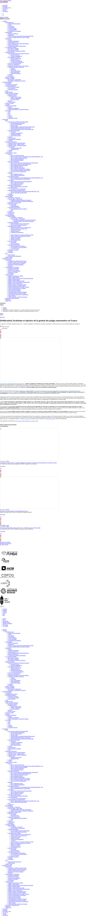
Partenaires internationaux (13, 41)
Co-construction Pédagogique (17, 62)
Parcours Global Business (16, 124)
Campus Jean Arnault (12, 118)
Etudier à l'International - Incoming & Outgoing (18, 109)
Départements (8, 259)
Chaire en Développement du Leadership (17, 288)
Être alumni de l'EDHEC (13, 49)
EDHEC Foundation (9, 77)
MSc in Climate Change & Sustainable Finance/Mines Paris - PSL (25, 191)
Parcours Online (14, 125)
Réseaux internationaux (13, 44)
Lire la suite (2, 466)
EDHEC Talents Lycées (16, 97)
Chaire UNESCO (12, 295)
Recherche (2, 317)
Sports (6, 90)
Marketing (10, 172)
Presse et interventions (15, 70)
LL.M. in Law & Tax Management (18, 171)
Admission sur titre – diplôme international (17, 145)
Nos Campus (8, 110)
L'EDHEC (5, 21)
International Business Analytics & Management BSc (22, 129)
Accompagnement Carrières (11, 84)
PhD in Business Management (14, 256)
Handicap (10, 100)
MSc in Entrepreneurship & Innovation (19, 165)
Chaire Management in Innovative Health (17, 293)
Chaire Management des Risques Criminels (17, 292)
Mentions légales (6, 622)
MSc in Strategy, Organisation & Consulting (20, 169)
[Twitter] (43, 332)
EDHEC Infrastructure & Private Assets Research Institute (20, 278)
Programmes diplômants (13, 222)
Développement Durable (13, 176)
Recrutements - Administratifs (14, 79)
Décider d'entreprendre (16, 239)
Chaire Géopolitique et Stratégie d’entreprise (17, 297)
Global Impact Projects (13, 42)
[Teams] (43, 335)
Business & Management (13, 161)
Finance (10, 154)
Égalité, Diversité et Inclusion (11, 93)
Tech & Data (11, 180)
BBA (6, 120)
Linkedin (5, 611)
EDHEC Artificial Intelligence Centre (16, 280)
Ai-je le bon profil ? (15, 248)
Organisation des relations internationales (17, 46)
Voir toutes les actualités (5, 542)
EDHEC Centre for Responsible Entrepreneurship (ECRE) (20, 36)
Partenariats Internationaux (16, 61)
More (4, 615)
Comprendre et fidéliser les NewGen (16, 67)
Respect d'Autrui (11, 102)
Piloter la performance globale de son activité (20, 236)
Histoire (10, 25)
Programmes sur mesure (13, 249)
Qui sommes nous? (9, 22)
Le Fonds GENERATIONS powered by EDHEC (19, 37)
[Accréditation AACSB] (7, 571)
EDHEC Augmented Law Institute (15, 276)
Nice (9, 114)
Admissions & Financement (14, 207)
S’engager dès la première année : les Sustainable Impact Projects (14, 511)
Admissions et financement (14, 130)
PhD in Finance (11, 254)
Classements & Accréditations (14, 31)
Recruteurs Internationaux (16, 56)
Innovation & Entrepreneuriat (14, 185)
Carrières (10, 136)
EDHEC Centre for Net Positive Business (17, 284)
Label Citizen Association (13, 87)
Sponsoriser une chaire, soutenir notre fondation (18, 66)
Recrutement (5, 621)
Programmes (11, 34)
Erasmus (10, 107)
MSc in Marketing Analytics (17, 166)
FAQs (12, 210)
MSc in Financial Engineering (17, 159)
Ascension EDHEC (15, 99)
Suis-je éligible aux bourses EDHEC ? (19, 208)
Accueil (4, 307)
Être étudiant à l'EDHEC (13, 48)
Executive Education (9, 215)
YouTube (5, 612)
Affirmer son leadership (16, 237)
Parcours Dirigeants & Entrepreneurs (19, 225)
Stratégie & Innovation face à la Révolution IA (21, 227)
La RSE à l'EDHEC (12, 28)
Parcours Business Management (18, 123)
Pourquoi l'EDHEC (15, 206)
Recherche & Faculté (7, 258)
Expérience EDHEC (12, 203)
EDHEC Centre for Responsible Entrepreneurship (19, 282)
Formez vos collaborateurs (13, 64)
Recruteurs (5, 6)
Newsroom (5, 5)
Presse (4, 619)
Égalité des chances (12, 95)
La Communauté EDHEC (11, 47)
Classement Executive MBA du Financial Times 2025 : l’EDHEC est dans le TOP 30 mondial (20, 527)
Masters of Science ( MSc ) (11, 152)
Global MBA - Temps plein (17, 217)
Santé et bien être (9, 92)
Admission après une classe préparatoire (16, 143)
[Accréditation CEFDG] (7, 579)
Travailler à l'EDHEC (10, 78)
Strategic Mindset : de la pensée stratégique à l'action (22, 234)
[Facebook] (43, 331)
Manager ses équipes (15, 238)
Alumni (4, 10)
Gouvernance (11, 26)
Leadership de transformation (17, 232)
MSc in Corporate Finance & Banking (19, 157)
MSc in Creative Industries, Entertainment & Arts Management (24, 162)
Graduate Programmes (15, 73)
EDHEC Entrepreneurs (13, 33)
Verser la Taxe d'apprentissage (14, 63)
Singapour (10, 116)
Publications (13, 69)
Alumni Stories (11, 212)
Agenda (10, 151)
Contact (4, 618)
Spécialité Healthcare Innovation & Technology (21, 200)
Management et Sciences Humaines (15, 264)
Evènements (10, 75)
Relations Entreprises (9, 52)
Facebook (5, 609)
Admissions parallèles (15, 134)
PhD (6, 253)
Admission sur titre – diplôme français (16, 144)
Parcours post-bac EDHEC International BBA (18, 121)
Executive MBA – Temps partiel (15, 198)
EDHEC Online (8, 257)
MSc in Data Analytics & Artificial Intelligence (21, 164)
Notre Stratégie (11, 27)
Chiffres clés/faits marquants (14, 23)
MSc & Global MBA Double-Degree (19, 192)
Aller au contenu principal (5, 0)
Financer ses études (9, 103)
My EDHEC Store (7, 7)
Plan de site (5, 624)
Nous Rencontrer (11, 138)
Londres (10, 115)
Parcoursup (13, 131)
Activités (13, 68)
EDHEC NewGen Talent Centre (15, 283)
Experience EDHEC (12, 241)
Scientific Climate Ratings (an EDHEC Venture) (18, 287)
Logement (7, 104)
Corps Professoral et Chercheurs (12, 267)
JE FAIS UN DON (4, 17)
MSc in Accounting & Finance (17, 155)
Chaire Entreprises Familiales (14, 290)
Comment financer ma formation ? (18, 246)
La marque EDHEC (12, 29)
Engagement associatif (13, 89)
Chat (4, 613)
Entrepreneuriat (8, 32)
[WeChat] (43, 337)
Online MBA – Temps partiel (14, 202)
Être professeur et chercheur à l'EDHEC (16, 51)
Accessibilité (5, 626)
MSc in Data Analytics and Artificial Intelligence (21, 181)
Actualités (10, 74)
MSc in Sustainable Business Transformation (20, 170)
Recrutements (11, 273)
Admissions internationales (16, 133)
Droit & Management (12, 187)
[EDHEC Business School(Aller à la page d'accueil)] (4, 2)
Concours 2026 (11, 146)
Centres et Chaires (9, 274)
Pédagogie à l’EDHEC (13, 272)
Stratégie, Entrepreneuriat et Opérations (16, 263)
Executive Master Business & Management (20, 223)
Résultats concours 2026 (16, 148)
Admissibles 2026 (15, 149)
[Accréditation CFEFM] (5, 586)
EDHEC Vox (8, 300)
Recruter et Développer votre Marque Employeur (18, 53)
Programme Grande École (11, 141)
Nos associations (11, 88)
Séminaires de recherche (13, 269)
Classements (13, 205)
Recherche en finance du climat (12, 298)
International (8, 38)
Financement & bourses (16, 135)
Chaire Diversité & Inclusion (14, 289)
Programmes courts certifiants (14, 226)
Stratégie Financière (15, 231)
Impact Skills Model (15, 72)
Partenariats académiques (13, 108)
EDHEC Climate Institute (13, 277)
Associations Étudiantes (10, 85)
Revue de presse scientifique (14, 271)
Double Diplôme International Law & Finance (21, 128)
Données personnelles (7, 623)
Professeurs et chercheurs (13, 268)
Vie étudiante (8, 83)
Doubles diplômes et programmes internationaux (18, 43)
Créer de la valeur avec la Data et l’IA (19, 228)
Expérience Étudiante (7, 82)
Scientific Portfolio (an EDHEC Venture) (17, 285)
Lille (9, 111)
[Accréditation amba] (9, 555)
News (9, 749)
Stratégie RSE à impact (16, 229)
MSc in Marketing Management (18, 167)
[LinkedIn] (43, 334)
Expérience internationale (10, 105)
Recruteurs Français (15, 54)
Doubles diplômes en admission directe (16, 190)
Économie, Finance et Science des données (17, 262)
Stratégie (10, 39)
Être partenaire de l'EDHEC (14, 57)
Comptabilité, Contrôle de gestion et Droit (17, 261)
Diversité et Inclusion (12, 94)
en (3, 15)
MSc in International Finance (17, 160)
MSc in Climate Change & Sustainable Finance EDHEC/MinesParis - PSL (27, 156)
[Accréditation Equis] (5, 563)
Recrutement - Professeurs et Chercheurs (17, 80)
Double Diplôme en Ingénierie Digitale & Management (23, 126)
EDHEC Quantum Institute (14, 279)
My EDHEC (5, 11)
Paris (9, 113)
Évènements (10, 195)
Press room (5, 8)
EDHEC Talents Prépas (16, 98)
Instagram (5, 610)
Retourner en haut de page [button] (5, 543)
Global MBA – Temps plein (14, 197)
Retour (1, 313)
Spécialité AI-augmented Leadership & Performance (22, 201)
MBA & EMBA (8, 196)
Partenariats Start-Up (15, 59)
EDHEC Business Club (16, 58)
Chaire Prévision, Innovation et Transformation (18, 294)
